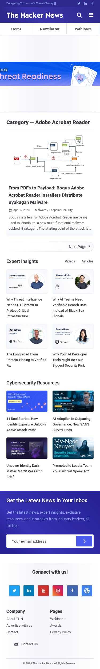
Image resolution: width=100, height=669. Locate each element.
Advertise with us (19, 625)
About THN (14, 619)
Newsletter (49, 29)
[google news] (86, 590)
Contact (12, 632)
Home (16, 29)
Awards (56, 625)
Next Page (79, 247)
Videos (70, 261)
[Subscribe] (84, 541)
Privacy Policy (60, 632)
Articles (88, 261)
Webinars (83, 29)
